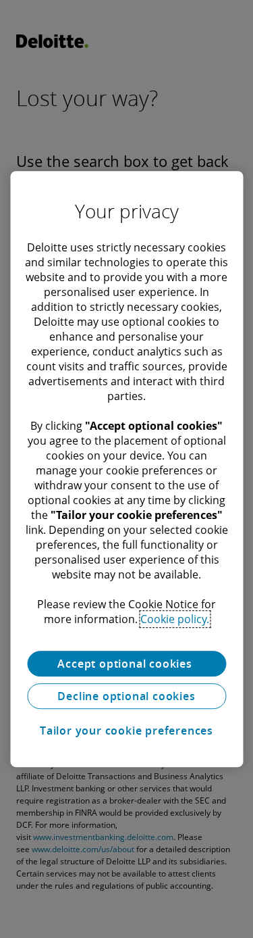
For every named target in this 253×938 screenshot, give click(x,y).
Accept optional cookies (126, 663)
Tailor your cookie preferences (126, 730)
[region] (126, 469)
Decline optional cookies (126, 696)
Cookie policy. (174, 619)
